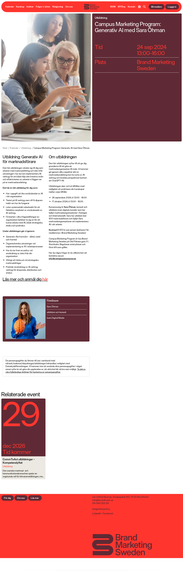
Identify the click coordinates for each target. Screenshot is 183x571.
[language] (139, 6)
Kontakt (131, 6)
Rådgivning (57, 6)
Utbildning (26, 148)
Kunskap (20, 6)
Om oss (69, 6)
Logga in (172, 6)
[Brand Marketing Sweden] (91, 6)
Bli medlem (156, 6)
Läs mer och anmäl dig (25, 279)
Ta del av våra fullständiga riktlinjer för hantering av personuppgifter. (46, 370)
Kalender (9, 6)
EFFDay (122, 6)
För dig (7, 498)
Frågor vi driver (43, 6)
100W (113, 6)
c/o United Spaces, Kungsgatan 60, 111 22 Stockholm (120, 497)
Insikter (30, 6)
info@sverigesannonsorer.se (62, 258)
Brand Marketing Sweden (156, 65)
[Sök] (144, 6)
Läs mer (35, 498)
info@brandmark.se (102, 500)
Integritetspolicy (101, 509)
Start (5, 148)
